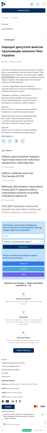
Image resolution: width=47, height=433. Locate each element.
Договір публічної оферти (11, 369)
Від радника (7, 136)
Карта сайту (6, 376)
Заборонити (38, 430)
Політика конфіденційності (11, 366)
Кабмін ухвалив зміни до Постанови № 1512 (17, 175)
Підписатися (23, 247)
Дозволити (27, 430)
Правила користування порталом (13, 363)
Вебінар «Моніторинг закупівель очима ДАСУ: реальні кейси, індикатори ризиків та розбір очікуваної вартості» (22, 191)
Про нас (4, 359)
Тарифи (8, 407)
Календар (9, 40)
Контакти (5, 373)
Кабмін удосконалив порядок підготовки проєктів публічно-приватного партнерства (21, 159)
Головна (5, 17)
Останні (5, 24)
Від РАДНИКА (7, 29)
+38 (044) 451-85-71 (8, 411)
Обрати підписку (24, 350)
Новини (15, 17)
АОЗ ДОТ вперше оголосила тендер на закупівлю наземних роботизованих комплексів (21, 209)
